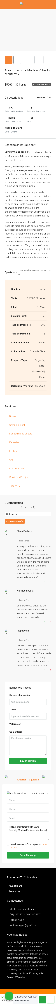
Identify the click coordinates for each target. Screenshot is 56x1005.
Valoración (15, 724)
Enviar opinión (28, 760)
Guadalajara (15, 886)
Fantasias (14, 442)
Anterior (21, 779)
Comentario (15, 732)
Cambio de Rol (17, 425)
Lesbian (13, 451)
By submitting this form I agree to (28, 846)
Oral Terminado (17, 468)
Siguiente (33, 779)
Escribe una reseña (14, 521)
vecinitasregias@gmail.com (23, 925)
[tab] (8, 60)
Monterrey (14, 891)
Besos (12, 416)
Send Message (28, 855)
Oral (11, 459)
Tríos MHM (14, 486)
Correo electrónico (19, 695)
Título (12, 709)
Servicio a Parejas (18, 477)
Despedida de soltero (20, 433)
